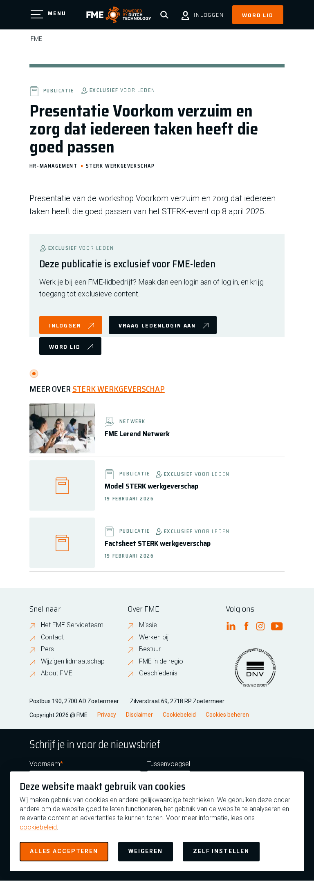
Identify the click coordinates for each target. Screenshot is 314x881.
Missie (148, 625)
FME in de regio (161, 661)
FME (36, 39)
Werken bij (153, 637)
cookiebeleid (38, 827)
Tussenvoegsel (168, 764)
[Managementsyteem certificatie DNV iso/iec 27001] (255, 672)
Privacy (106, 714)
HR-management (53, 165)
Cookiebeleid (179, 714)
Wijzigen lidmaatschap (73, 661)
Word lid (258, 15)
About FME (56, 673)
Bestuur (150, 649)
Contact (52, 637)
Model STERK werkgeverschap (151, 486)
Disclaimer (139, 714)
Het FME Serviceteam (72, 625)
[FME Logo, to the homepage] (119, 15)
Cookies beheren (227, 714)
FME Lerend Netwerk (137, 433)
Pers (47, 649)
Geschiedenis (158, 673)
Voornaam (44, 764)
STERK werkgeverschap (120, 165)
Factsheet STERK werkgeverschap (158, 543)
